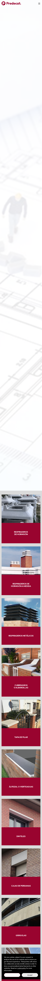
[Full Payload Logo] (11, 3)
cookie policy (21, 968)
